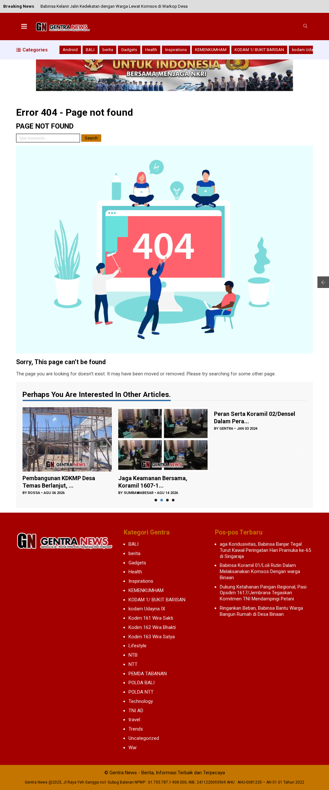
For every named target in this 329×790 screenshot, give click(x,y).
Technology (141, 701)
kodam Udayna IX (308, 49)
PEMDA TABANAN (148, 674)
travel (134, 720)
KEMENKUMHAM (211, 49)
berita (107, 49)
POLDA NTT (141, 692)
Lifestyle (138, 646)
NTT (133, 664)
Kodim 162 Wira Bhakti (152, 627)
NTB (133, 655)
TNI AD (136, 711)
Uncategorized (144, 738)
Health (151, 49)
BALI (90, 49)
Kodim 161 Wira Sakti (151, 618)
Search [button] (91, 138)
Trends (136, 729)
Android (70, 49)
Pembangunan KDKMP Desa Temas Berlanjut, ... (58, 482)
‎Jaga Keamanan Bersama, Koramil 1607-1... (152, 482)
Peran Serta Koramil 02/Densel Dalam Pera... (254, 417)
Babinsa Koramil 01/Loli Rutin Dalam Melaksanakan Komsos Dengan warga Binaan (260, 571)
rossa (34, 493)
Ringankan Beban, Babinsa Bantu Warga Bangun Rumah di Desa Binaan (261, 611)
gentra (226, 428)
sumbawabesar (139, 493)
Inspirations (176, 49)
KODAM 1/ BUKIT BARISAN (259, 49)
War (133, 747)
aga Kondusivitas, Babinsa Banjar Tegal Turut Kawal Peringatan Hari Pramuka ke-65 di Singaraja (265, 550)
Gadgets (129, 49)
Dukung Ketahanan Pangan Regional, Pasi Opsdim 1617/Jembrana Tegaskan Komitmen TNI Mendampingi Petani (263, 593)
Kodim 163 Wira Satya (152, 637)
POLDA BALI (142, 683)
